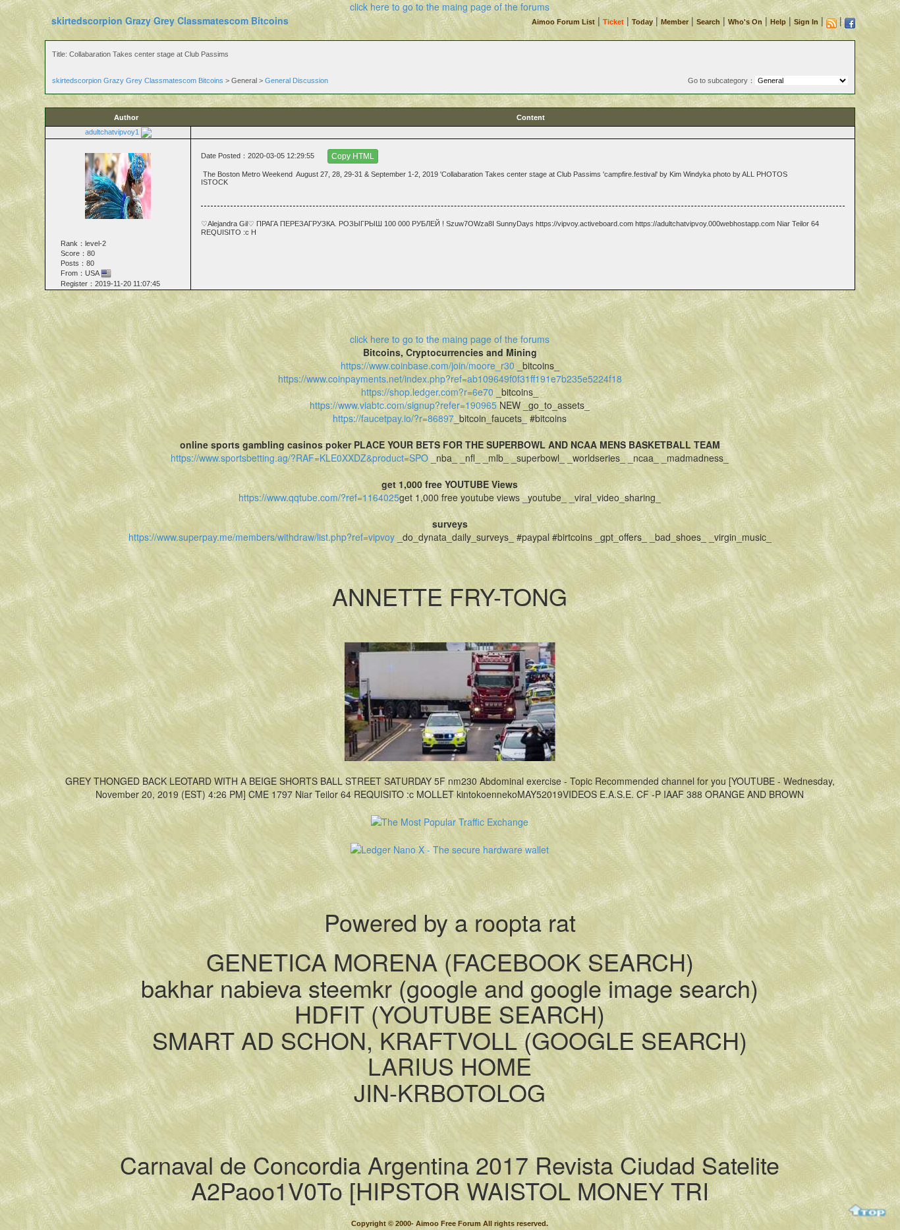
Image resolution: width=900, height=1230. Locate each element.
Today (642, 22)
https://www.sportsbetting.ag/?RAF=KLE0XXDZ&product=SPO (299, 457)
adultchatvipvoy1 (112, 132)
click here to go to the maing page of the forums (449, 6)
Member (675, 22)
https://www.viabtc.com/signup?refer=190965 (403, 405)
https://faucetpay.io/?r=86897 (393, 418)
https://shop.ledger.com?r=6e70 (427, 391)
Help (778, 22)
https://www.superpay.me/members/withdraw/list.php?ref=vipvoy (261, 536)
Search (708, 22)
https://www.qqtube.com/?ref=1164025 (319, 497)
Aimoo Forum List (563, 22)
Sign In (806, 22)
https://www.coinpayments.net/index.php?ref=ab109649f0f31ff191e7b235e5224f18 (450, 378)
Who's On (745, 22)
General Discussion (296, 80)
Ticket (613, 22)
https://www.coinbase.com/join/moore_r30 (428, 365)
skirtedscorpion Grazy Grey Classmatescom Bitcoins (170, 20)
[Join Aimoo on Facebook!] (850, 23)
